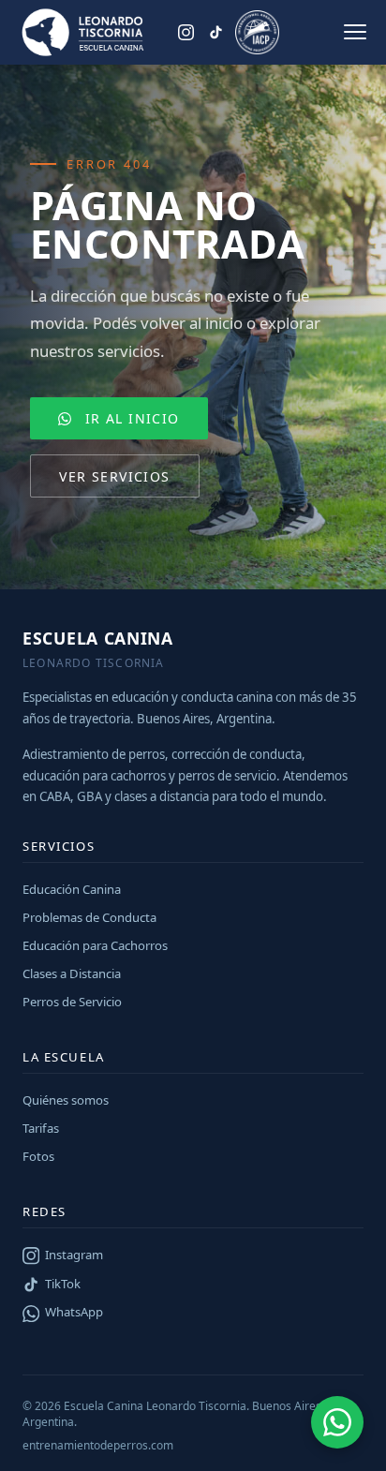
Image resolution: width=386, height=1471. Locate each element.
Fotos (38, 1156)
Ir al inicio (132, 418)
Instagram (74, 1254)
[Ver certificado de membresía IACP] (258, 32)
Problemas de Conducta (89, 917)
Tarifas (40, 1128)
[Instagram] (186, 32)
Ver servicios (114, 476)
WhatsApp (74, 1311)
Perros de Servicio (72, 1001)
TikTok (63, 1283)
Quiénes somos (65, 1100)
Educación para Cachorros (95, 945)
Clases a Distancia (71, 973)
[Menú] (355, 32)
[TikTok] (215, 32)
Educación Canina (71, 889)
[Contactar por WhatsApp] (337, 1422)
